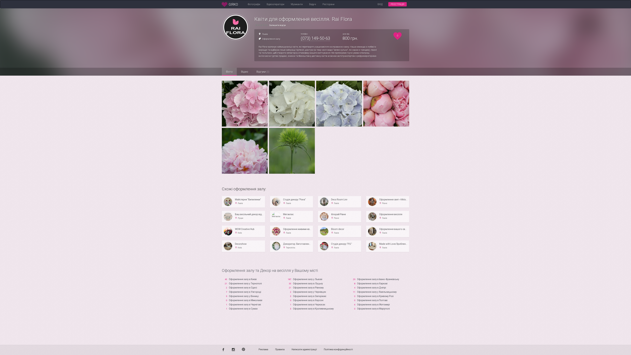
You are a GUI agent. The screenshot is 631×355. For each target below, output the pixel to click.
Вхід (380, 4)
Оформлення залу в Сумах (243, 308)
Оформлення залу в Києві (243, 279)
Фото (229, 71)
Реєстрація (397, 4)
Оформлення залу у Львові (307, 279)
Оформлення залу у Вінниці (244, 296)
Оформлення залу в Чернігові (245, 304)
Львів (265, 34)
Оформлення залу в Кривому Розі (375, 296)
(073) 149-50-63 (315, 38)
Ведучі (312, 4)
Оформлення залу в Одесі (243, 287)
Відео (244, 71)
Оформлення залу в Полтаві (372, 300)
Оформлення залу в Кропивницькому (313, 308)
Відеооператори (275, 4)
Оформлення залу (271, 39)
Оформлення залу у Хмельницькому (377, 292)
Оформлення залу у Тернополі (245, 283)
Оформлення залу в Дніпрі (371, 287)
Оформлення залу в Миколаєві (245, 300)
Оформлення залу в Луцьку (308, 283)
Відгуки (262, 71)
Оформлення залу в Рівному (308, 287)
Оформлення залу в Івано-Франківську (378, 279)
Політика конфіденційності (338, 349)
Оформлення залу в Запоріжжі (309, 296)
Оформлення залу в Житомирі (373, 304)
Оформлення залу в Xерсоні (308, 300)
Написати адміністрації (304, 349)
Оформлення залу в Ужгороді (245, 292)
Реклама (263, 349)
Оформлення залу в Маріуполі (373, 308)
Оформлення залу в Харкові (372, 283)
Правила (280, 349)
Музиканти (297, 4)
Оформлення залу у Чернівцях (309, 292)
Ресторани (328, 4)
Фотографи (254, 4)
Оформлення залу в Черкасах (309, 304)
